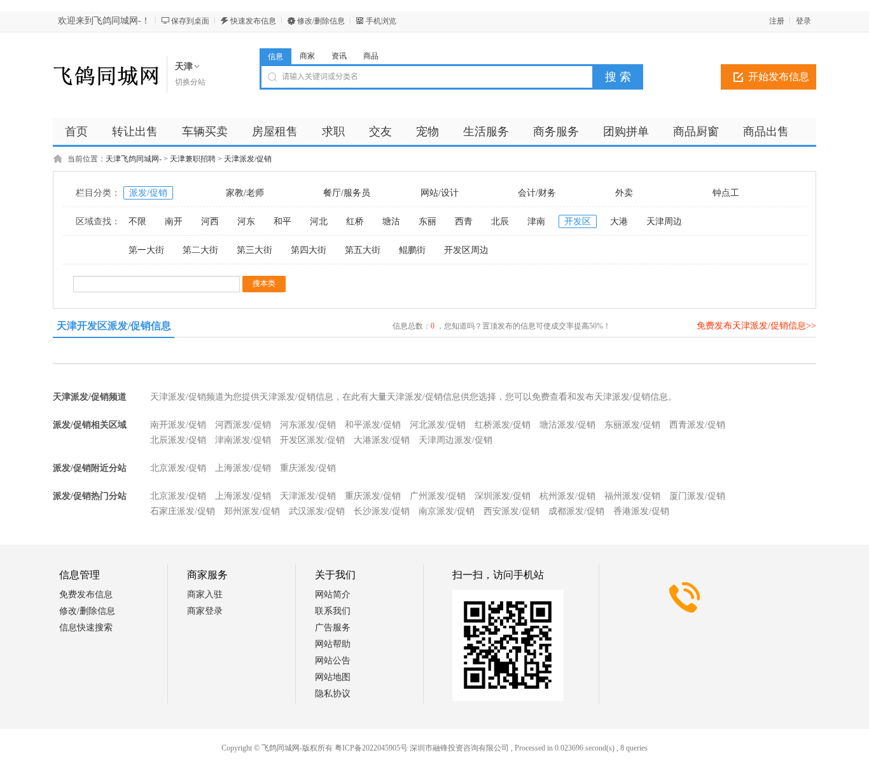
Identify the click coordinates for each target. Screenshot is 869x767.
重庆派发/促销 (308, 468)
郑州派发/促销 (252, 511)
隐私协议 (333, 693)
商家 (307, 55)
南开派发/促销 (178, 425)
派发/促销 (148, 193)
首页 (76, 131)
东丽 (427, 221)
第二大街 (200, 250)
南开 (174, 221)
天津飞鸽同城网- (134, 158)
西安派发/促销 (511, 511)
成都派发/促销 (576, 511)
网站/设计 (440, 193)
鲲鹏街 (412, 250)
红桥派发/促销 (503, 425)
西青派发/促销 (697, 425)
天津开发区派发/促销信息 (114, 325)
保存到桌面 (190, 21)
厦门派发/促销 (697, 496)
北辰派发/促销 (178, 440)
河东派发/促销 (308, 425)
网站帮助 (333, 644)
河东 (246, 221)
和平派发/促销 (373, 425)
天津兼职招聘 (193, 158)
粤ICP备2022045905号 (371, 747)
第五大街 (362, 250)
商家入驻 (205, 594)
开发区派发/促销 (312, 440)
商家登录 (205, 611)
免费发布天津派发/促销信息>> (756, 325)
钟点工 (726, 193)
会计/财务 (537, 193)
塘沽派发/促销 (567, 425)
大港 (619, 221)
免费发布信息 (86, 594)
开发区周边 (466, 250)
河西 (210, 221)
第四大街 (308, 250)
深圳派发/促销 (503, 496)
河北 (319, 221)
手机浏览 (381, 21)
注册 (776, 21)
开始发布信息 (778, 76)
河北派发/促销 (438, 425)
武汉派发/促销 (317, 511)
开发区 (577, 221)
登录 (803, 21)
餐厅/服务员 (346, 193)
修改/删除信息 (321, 21)
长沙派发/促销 (382, 511)
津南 (536, 221)
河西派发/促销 (243, 425)
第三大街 (254, 250)
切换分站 (190, 82)
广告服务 (333, 627)
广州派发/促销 (438, 496)
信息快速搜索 (86, 627)
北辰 (500, 221)
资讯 (339, 55)
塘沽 (391, 221)
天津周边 (664, 221)
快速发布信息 (253, 21)
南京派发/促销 (447, 511)
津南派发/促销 (243, 440)
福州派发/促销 (632, 496)
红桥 (355, 221)
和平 (282, 221)
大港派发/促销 (382, 440)
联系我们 (333, 611)
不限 (137, 221)
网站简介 (333, 594)
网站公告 (333, 660)
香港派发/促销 (641, 511)
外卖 (624, 193)
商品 (371, 55)
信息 (275, 56)
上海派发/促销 (243, 468)
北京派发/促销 (178, 468)
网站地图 (333, 677)
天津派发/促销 (248, 158)
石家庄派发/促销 (182, 511)
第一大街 (146, 250)
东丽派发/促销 (632, 425)
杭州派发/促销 (567, 496)
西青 (464, 221)
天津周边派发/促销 (455, 440)
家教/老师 (245, 193)
